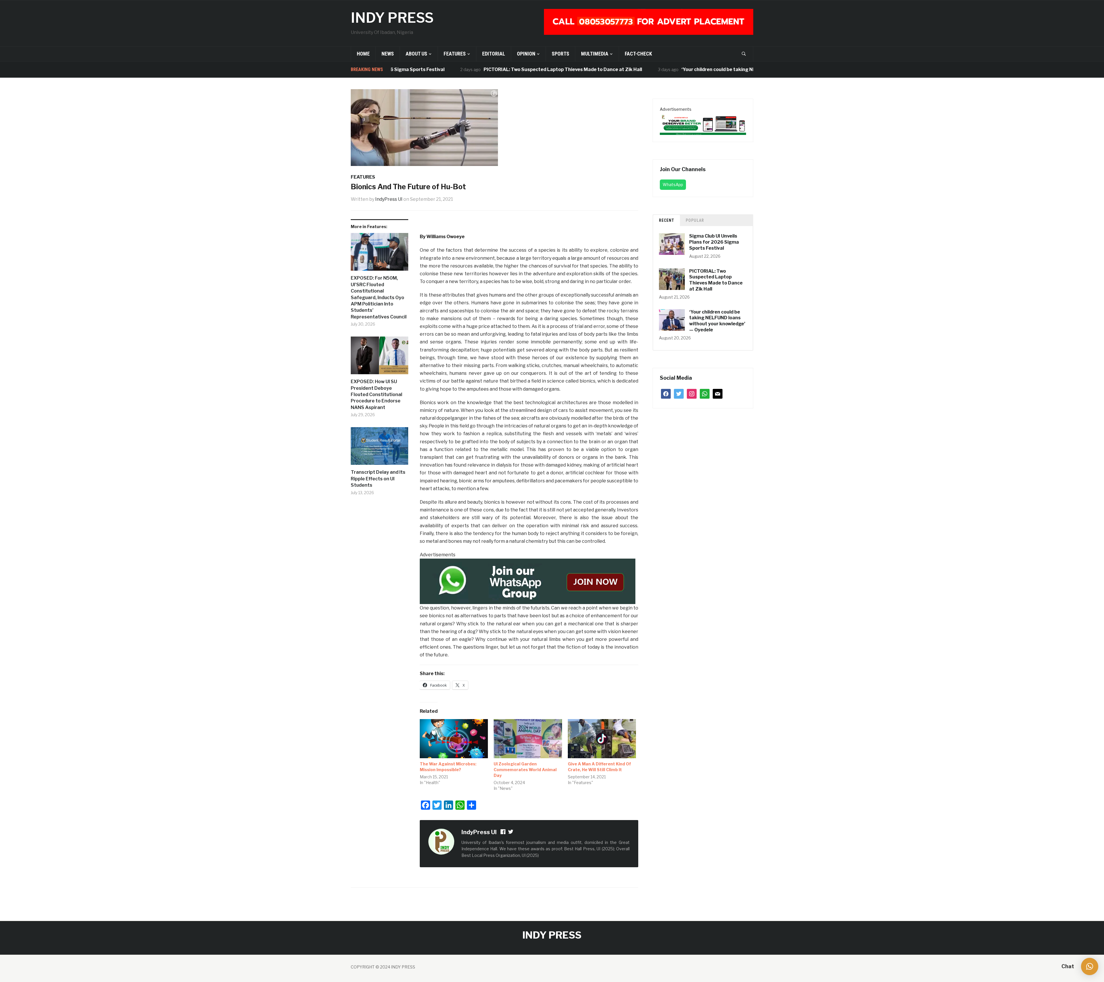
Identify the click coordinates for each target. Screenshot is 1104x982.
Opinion (526, 54)
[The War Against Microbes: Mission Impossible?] (454, 738)
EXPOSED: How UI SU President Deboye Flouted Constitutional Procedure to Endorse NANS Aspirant (376, 394)
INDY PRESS (392, 17)
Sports (560, 54)
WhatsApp (673, 184)
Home (363, 54)
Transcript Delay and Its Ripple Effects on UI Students (378, 478)
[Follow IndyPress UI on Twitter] (510, 832)
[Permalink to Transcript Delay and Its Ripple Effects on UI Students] (379, 448)
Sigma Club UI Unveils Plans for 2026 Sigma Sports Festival (714, 242)
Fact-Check (638, 54)
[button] (1089, 966)
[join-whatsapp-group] (527, 581)
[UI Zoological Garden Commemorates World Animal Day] (528, 738)
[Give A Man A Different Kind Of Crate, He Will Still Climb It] (602, 738)
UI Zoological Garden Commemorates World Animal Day (525, 769)
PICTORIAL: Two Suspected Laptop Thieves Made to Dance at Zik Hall (527, 69)
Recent (666, 220)
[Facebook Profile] (503, 832)
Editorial (493, 54)
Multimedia (594, 54)
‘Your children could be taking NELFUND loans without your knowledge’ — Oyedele (738, 69)
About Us (416, 54)
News (388, 54)
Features (455, 54)
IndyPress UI (388, 199)
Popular (695, 220)
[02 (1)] (703, 123)
